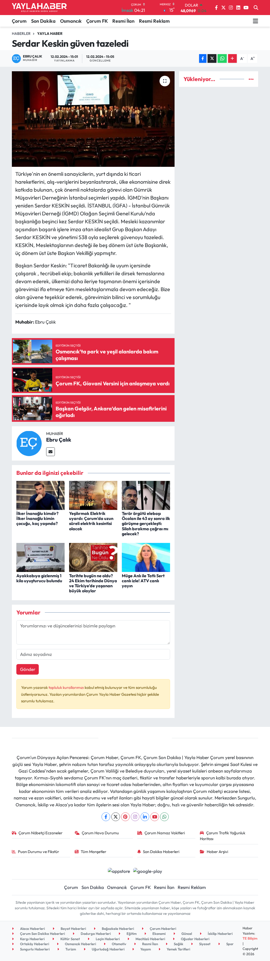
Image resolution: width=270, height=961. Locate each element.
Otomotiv (118, 944)
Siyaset (204, 944)
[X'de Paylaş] (212, 58)
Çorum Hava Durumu (100, 832)
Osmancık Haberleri (80, 944)
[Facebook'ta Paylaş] (202, 58)
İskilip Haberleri (220, 933)
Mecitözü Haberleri (150, 939)
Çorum (19, 21)
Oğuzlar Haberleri (194, 939)
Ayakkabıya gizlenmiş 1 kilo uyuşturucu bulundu (39, 578)
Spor (229, 944)
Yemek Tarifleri (178, 949)
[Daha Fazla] (232, 58)
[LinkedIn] (145, 816)
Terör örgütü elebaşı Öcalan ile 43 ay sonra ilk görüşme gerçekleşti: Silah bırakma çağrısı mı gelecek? (146, 523)
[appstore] (119, 870)
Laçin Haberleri (107, 939)
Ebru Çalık (58, 439)
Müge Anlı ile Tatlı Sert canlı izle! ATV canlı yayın (143, 580)
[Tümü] (251, 79)
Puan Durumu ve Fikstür (38, 851)
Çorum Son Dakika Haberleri (42, 933)
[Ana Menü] (255, 21)
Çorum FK (97, 21)
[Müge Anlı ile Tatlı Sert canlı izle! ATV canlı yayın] (146, 557)
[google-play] (147, 870)
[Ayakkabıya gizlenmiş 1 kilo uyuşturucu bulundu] (40, 557)
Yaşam (145, 949)
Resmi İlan (123, 21)
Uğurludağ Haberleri (107, 949)
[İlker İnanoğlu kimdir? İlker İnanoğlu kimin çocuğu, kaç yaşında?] (40, 495)
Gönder (27, 669)
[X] (115, 816)
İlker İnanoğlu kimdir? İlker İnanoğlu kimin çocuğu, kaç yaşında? (37, 518)
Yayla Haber (49, 33)
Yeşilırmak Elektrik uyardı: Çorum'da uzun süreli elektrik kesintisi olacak (91, 521)
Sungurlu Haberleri (34, 949)
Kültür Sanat (70, 939)
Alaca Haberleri (32, 928)
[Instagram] (135, 816)
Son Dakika (43, 21)
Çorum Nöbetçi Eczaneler (40, 832)
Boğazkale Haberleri (117, 928)
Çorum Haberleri (162, 928)
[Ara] (256, 7)
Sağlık (178, 944)
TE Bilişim (250, 938)
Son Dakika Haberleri (161, 851)
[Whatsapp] (164, 816)
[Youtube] (154, 816)
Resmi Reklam (154, 21)
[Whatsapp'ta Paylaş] (222, 58)
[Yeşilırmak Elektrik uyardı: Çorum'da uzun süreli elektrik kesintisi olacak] (93, 495)
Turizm (70, 949)
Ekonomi (159, 933)
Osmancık (71, 21)
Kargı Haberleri (32, 939)
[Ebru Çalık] (29, 443)
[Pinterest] (125, 816)
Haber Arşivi (217, 851)
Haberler (21, 33)
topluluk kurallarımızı (67, 687)
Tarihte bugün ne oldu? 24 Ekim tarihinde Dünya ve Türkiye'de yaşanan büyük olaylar (93, 583)
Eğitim (131, 933)
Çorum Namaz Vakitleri (164, 832)
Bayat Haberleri (73, 928)
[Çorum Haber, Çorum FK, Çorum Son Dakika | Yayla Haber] (39, 8)
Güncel (186, 933)
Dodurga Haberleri (95, 933)
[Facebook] (106, 816)
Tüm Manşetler (93, 851)
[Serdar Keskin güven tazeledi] (93, 119)
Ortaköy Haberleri (34, 944)
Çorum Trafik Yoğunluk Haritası (222, 835)
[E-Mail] (50, 451)
